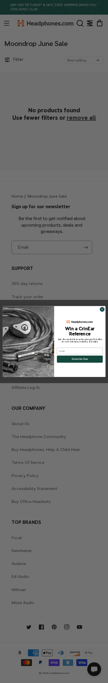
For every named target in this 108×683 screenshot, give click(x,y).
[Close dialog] (102, 309)
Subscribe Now (79, 359)
